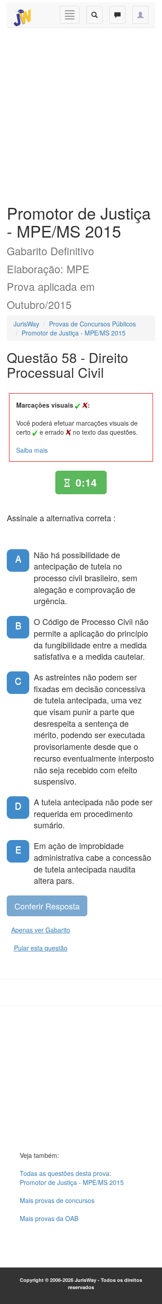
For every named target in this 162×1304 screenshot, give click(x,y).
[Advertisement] (81, 113)
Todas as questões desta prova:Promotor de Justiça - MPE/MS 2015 (72, 1178)
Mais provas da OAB (49, 1218)
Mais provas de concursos (57, 1200)
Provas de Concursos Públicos (92, 323)
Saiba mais (32, 450)
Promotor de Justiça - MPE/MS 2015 (74, 332)
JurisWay (26, 323)
